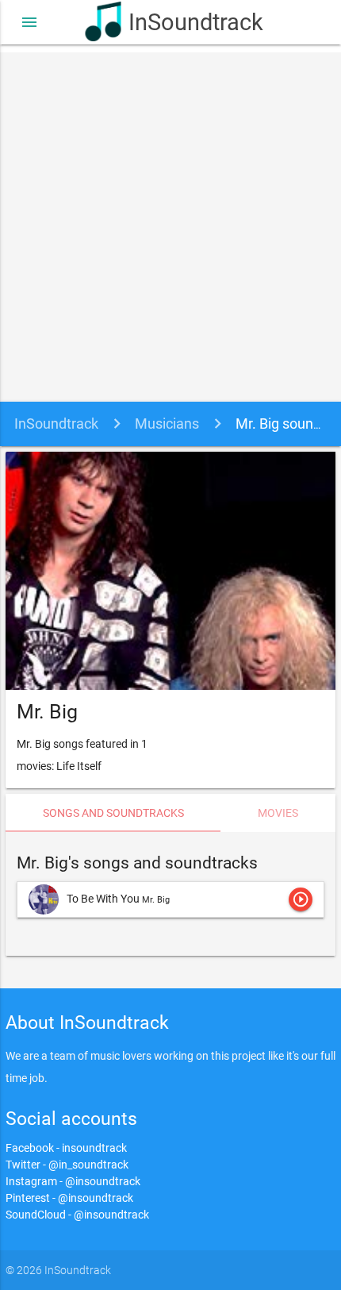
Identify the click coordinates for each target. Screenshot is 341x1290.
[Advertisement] (170, 223)
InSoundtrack (191, 22)
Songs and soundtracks (113, 813)
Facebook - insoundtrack (66, 1148)
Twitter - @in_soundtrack (67, 1164)
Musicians (167, 423)
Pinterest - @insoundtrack (69, 1198)
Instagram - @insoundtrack (73, 1181)
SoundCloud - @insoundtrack (77, 1214)
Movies (278, 813)
